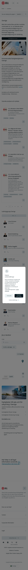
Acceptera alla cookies (18, 295)
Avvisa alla (9, 295)
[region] (14, 285)
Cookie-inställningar (14, 300)
